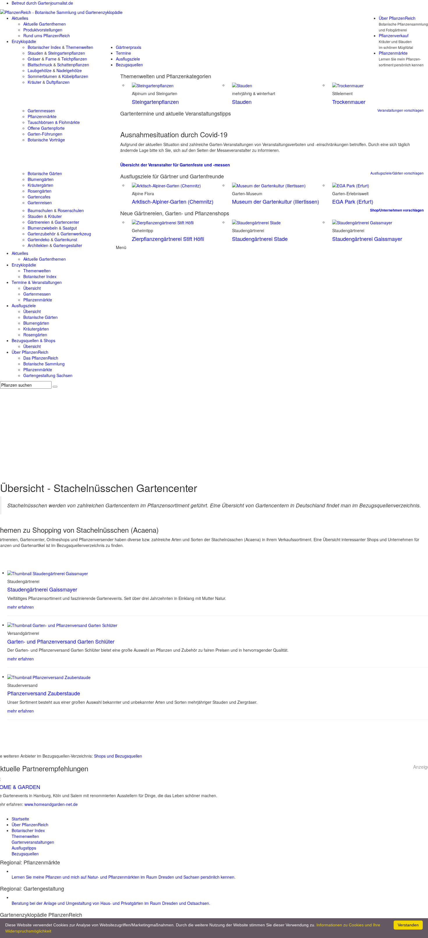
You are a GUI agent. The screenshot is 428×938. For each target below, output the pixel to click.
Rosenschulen (71, 210)
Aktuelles (20, 18)
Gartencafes (39, 197)
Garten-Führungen (45, 134)
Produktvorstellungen (42, 30)
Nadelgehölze (69, 70)
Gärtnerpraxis (128, 47)
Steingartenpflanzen (66, 53)
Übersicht (32, 288)
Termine (123, 53)
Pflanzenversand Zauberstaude (43, 693)
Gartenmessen (41, 110)
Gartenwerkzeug (76, 234)
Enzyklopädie (24, 41)
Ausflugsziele (128, 59)
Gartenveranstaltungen (33, 842)
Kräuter (34, 82)
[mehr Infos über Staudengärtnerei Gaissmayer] (47, 572)
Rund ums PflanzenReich (46, 35)
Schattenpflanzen (73, 64)
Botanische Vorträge (46, 140)
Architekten (38, 245)
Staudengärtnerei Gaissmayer (367, 238)
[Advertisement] (214, 432)
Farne (50, 59)
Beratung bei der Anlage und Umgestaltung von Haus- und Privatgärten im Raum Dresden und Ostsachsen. (111, 903)
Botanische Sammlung (44, 364)
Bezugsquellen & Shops (33, 340)
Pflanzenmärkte (393, 53)
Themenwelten (79, 47)
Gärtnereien (39, 222)
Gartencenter (67, 222)
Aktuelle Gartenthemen (44, 24)
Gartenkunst (65, 239)
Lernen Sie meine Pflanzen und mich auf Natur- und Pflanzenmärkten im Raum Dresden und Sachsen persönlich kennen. (124, 877)
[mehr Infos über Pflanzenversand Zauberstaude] (49, 676)
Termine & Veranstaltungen (37, 282)
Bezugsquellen (129, 64)
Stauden (35, 53)
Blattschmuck (40, 64)
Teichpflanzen (74, 59)
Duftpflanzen (58, 82)
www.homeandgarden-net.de (51, 804)
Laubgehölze (40, 70)
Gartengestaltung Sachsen (47, 375)
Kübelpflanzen (75, 76)
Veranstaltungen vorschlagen (400, 110)
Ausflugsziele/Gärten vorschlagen (397, 172)
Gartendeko (38, 239)
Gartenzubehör (42, 234)
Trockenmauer (348, 101)
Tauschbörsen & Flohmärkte (54, 122)
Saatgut (70, 228)
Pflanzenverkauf (393, 35)
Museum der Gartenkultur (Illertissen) (275, 201)
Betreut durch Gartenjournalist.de (42, 3)
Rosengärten (40, 191)
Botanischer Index (44, 47)
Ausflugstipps (24, 848)
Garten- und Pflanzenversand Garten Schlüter (60, 641)
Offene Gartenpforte (46, 128)
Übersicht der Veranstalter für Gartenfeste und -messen (175, 165)
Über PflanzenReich (397, 18)
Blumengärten (41, 179)
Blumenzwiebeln (43, 228)
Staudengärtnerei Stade (260, 238)
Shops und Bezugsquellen (118, 756)
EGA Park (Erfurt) (352, 201)
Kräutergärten (40, 185)
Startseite (20, 819)
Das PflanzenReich (40, 358)
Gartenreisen (40, 202)
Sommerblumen (42, 76)
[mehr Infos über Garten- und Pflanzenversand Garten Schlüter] (62, 625)
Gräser (34, 59)
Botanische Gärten (45, 173)
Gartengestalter (67, 245)
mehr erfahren (20, 607)
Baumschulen (40, 210)
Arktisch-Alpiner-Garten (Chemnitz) (172, 201)
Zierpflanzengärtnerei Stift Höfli (168, 238)
